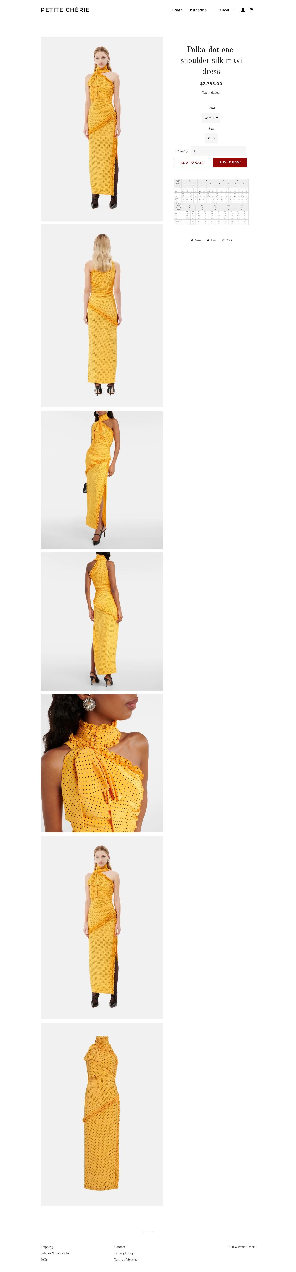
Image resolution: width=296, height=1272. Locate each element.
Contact (119, 1247)
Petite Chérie (65, 10)
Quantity (182, 151)
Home (177, 10)
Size (211, 128)
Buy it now (230, 162)
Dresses (199, 10)
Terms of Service (125, 1259)
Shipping (47, 1247)
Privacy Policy (123, 1253)
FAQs (44, 1259)
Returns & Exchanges (55, 1253)
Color (211, 108)
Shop (225, 10)
